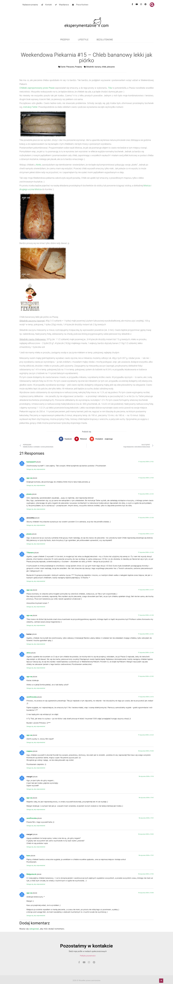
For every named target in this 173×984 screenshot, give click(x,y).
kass (28, 855)
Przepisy (65, 39)
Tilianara (30, 553)
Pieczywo (70, 67)
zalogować (34, 929)
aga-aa (29, 478)
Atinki (38, 164)
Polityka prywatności (88, 956)
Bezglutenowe (105, 39)
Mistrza (147, 185)
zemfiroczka (31, 697)
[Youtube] (137, 4)
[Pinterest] (145, 4)
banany (98, 67)
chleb (104, 67)
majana (29, 751)
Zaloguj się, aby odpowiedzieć (35, 469)
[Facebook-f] (132, 4)
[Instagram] (141, 4)
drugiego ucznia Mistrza (30, 189)
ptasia (29, 494)
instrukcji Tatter (30, 107)
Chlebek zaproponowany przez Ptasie (36, 88)
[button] (152, 4)
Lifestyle (83, 39)
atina (28, 653)
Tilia (110, 88)
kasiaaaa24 (31, 462)
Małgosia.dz (31, 874)
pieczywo (111, 67)
